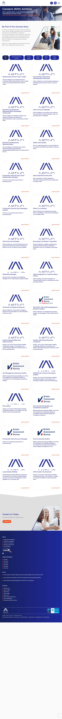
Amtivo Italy (6, 591)
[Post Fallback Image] (16, 333)
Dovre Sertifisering (8, 598)
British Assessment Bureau (10, 596)
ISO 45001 (6, 568)
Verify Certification (24, 617)
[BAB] (16, 365)
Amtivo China (7, 588)
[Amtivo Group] (17, 610)
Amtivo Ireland (7, 590)
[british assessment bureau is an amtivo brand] (46, 300)
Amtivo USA (6, 595)
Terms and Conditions (9, 543)
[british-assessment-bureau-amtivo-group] (46, 398)
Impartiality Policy (38, 617)
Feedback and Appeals (9, 541)
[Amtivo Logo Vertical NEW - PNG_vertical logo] (16, 267)
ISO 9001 (6, 559)
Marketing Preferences (9, 544)
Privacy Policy (16, 617)
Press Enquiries (7, 546)
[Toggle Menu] (59, 3)
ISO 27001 (6, 564)
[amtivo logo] (16, 398)
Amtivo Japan (7, 593)
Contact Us (7, 521)
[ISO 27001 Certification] (55, 610)
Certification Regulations (9, 539)
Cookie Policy (31, 617)
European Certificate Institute (10, 600)
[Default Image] (16, 69)
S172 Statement (46, 617)
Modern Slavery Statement (7, 617)
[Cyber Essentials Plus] (49, 610)
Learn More (24, 93)
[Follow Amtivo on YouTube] (3, 553)
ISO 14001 (6, 561)
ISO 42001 (6, 566)
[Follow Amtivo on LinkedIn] (6, 550)
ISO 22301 (6, 562)
